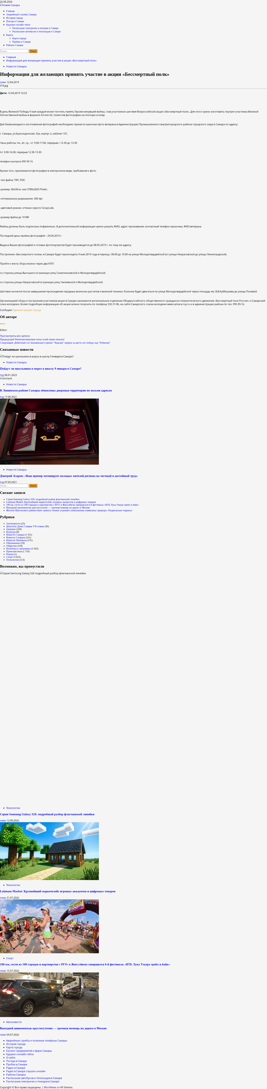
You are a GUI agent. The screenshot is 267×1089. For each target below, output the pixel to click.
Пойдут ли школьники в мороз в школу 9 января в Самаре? (40, 368)
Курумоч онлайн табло (18, 24)
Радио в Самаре (15, 1067)
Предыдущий (32, 339)
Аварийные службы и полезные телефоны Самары (36, 1040)
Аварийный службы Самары (21, 14)
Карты (9, 35)
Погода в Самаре (15, 21)
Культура (11, 532)
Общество (11, 545)
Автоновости (13, 523)
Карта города (19, 38)
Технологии (12, 559)
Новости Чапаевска (16, 540)
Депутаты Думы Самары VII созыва (25, 526)
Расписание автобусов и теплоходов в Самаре (36, 31)
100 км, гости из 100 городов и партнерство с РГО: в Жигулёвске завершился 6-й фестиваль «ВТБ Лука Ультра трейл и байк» (72, 504)
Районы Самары (14, 45)
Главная (10, 11)
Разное (9, 554)
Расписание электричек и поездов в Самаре (35, 28)
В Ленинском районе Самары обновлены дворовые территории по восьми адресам (56, 390)
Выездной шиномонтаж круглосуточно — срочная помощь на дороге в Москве (48, 507)
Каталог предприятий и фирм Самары (29, 1050)
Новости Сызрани (15, 537)
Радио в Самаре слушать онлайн (25, 1071)
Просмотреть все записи (15, 336)
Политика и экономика (18, 548)
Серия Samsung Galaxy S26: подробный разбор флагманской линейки (42, 499)
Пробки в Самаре (21, 41)
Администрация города (27, 310)
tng (2, 375)
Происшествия (14, 551)
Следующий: (55, 342)
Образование (13, 543)
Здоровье (11, 529)
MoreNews (50, 1087)
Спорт (9, 557)
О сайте (10, 1057)
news (3, 82)
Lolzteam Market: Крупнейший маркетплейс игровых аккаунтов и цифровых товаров (51, 502)
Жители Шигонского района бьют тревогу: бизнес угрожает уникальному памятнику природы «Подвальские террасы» (69, 510)
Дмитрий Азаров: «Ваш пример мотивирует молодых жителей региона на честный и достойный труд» (69, 475)
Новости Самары (16, 66)
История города (14, 18)
